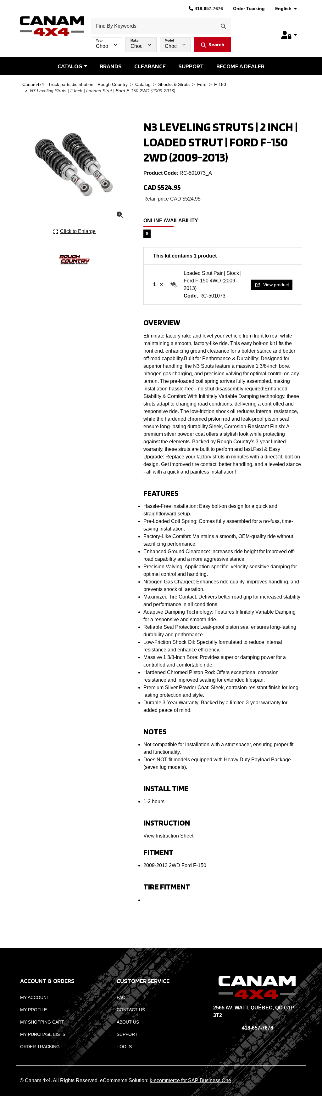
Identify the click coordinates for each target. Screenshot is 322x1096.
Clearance (150, 66)
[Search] (223, 26)
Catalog (70, 66)
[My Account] (289, 35)
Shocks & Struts (174, 84)
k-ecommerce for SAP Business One (190, 1080)
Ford (202, 84)
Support (191, 66)
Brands (111, 66)
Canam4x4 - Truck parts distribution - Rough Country (75, 84)
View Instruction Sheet (168, 835)
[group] (161, 43)
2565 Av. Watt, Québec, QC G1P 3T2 (253, 1011)
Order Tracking (249, 8)
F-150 (220, 84)
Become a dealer (240, 66)
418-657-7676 (209, 8)
